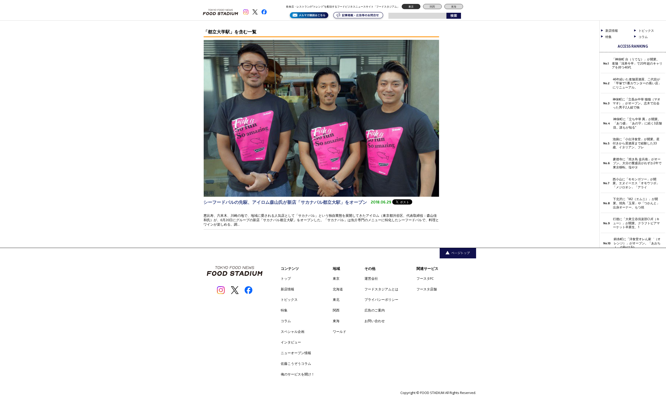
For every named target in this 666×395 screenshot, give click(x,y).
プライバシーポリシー (381, 299)
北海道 (338, 289)
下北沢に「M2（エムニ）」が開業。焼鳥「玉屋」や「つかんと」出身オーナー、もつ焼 (636, 203)
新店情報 (611, 31)
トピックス (289, 299)
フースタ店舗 (427, 289)
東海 (453, 6)
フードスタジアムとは (381, 289)
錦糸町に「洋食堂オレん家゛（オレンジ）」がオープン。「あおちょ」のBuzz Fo (637, 243)
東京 (411, 6)
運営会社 (371, 278)
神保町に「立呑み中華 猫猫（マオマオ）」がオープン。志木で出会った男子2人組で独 (636, 103)
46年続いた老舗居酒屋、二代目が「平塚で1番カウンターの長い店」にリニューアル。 (637, 83)
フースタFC (425, 278)
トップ (286, 278)
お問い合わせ (374, 320)
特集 (608, 37)
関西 (432, 6)
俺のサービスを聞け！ (298, 374)
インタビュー (291, 342)
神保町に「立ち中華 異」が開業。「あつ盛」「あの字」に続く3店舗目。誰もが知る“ (637, 123)
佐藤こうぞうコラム (296, 363)
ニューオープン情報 (296, 353)
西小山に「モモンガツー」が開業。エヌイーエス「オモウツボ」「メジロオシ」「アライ (636, 183)
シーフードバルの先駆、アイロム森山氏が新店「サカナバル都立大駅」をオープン (285, 202)
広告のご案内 (374, 310)
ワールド (339, 331)
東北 (336, 299)
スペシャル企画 (292, 331)
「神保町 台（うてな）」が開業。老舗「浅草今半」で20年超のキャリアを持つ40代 (637, 63)
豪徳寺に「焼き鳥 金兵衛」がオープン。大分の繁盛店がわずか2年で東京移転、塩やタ (637, 163)
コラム (286, 320)
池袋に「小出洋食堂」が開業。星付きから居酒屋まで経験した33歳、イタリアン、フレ (636, 143)
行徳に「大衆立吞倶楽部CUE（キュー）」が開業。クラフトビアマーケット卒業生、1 (636, 223)
